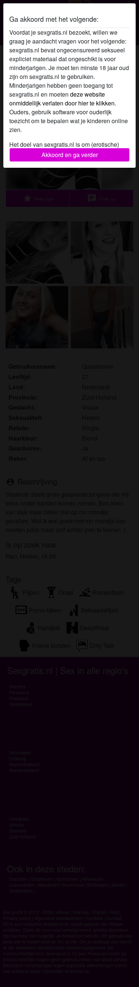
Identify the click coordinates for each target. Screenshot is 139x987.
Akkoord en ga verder (70, 154)
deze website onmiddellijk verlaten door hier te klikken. (62, 98)
